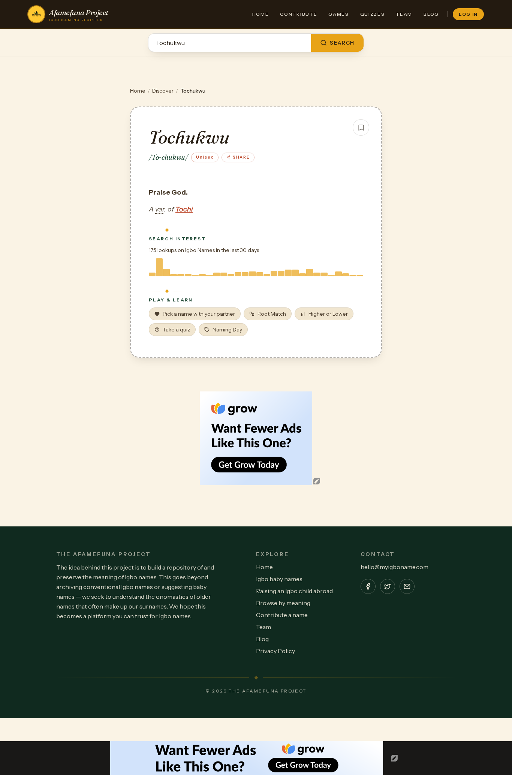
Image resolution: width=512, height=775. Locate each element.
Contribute (298, 14)
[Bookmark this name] (361, 127)
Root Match (271, 313)
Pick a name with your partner (199, 313)
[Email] (407, 586)
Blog (431, 14)
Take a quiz (176, 329)
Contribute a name (282, 615)
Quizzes (372, 14)
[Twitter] (387, 586)
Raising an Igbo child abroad (294, 591)
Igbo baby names (279, 579)
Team (404, 14)
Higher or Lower (328, 313)
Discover (163, 90)
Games (338, 14)
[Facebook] (368, 586)
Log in (468, 14)
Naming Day (227, 329)
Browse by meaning (283, 603)
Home (260, 14)
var (159, 209)
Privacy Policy (275, 651)
